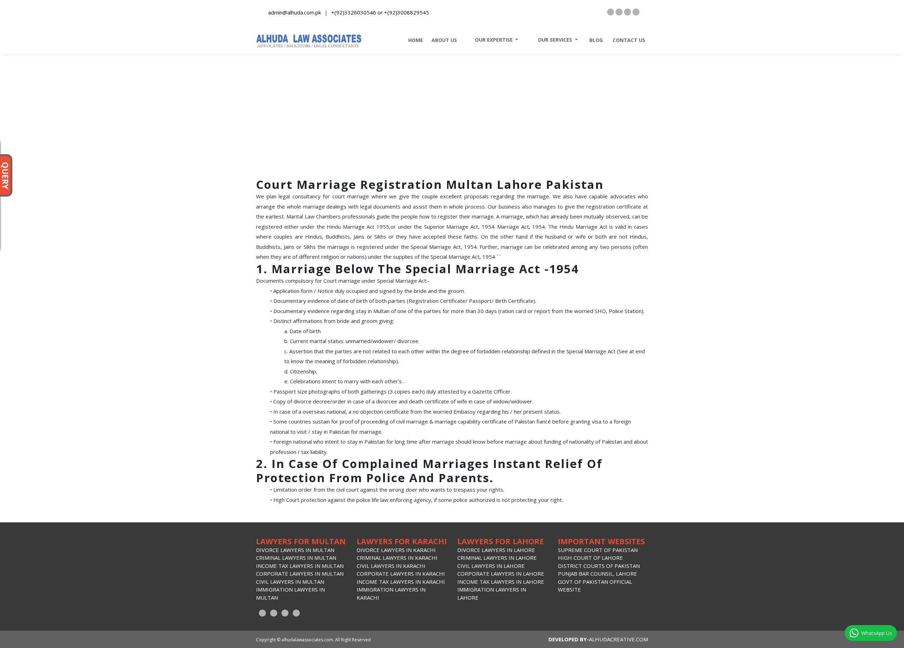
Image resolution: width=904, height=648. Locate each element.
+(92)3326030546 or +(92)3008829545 (380, 12)
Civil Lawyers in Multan (290, 581)
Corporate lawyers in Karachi (401, 573)
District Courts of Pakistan (599, 565)
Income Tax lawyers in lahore (500, 581)
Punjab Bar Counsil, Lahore (597, 573)
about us (443, 40)
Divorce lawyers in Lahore (496, 549)
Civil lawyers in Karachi (391, 565)
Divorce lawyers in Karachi (396, 549)
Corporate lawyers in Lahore (500, 573)
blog (594, 40)
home (413, 40)
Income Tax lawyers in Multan (300, 565)
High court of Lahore (590, 557)
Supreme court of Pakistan (598, 549)
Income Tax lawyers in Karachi (401, 581)
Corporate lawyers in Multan (300, 573)
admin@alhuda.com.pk (294, 12)
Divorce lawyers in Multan (295, 549)
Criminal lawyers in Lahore (497, 557)
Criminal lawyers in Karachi (397, 557)
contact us (626, 40)
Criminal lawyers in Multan (296, 557)
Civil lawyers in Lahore (491, 565)
